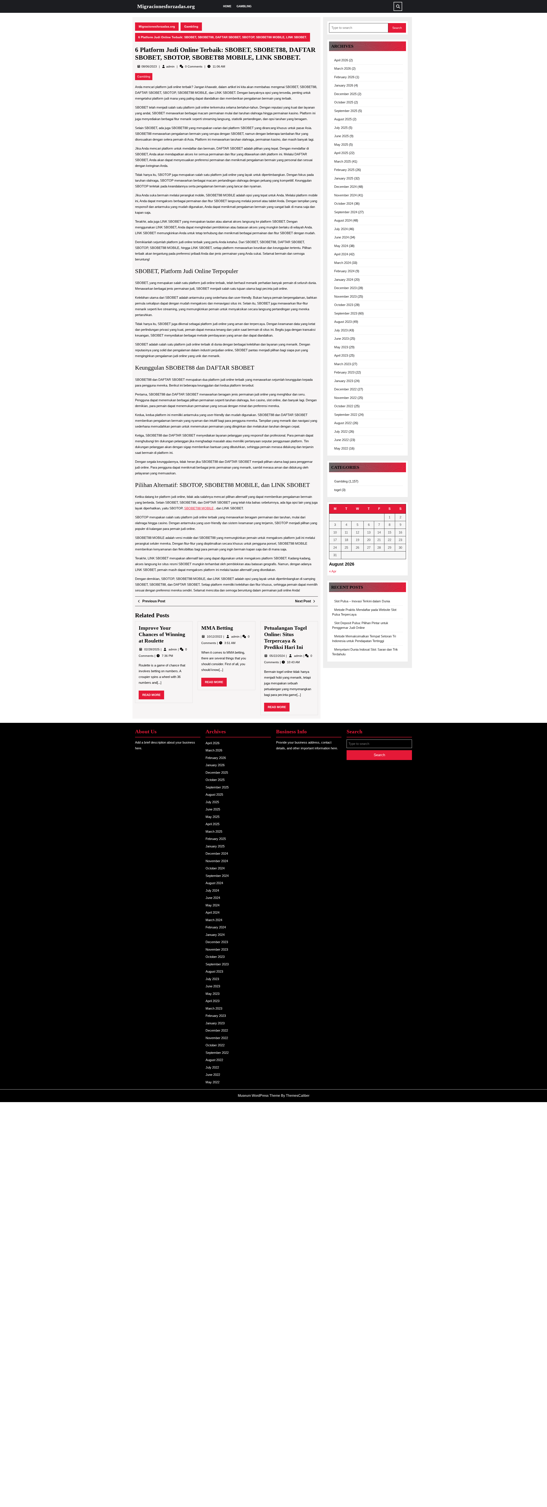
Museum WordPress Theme (259, 1095)
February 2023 (344, 372)
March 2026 (342, 68)
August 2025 (343, 119)
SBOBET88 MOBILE (199, 508)
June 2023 (341, 338)
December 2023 (345, 288)
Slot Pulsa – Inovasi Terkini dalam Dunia (362, 601)
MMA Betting (217, 628)
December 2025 (345, 94)
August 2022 (343, 423)
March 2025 (342, 161)
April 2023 (341, 355)
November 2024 (345, 195)
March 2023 (342, 364)
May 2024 (341, 246)
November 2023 (345, 296)
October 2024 (343, 203)
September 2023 (345, 313)
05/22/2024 (277, 655)
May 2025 (341, 144)
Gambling (244, 6)
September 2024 (345, 212)
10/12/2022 (215, 636)
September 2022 (345, 414)
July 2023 (341, 330)
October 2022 (343, 406)
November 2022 (345, 398)
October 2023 (343, 305)
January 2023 (343, 381)
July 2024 (341, 229)
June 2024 (341, 237)
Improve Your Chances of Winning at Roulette (162, 634)
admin (170, 66)
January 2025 (343, 178)
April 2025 (341, 153)
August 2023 (343, 321)
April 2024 (341, 254)
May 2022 (341, 448)
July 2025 (341, 127)
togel (337, 490)
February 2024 (344, 271)
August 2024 (343, 220)
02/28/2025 (152, 649)
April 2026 (341, 60)
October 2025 (343, 102)
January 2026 (343, 85)
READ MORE (153, 696)
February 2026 (344, 77)
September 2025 (345, 111)
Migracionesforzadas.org (166, 6)
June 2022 (341, 440)
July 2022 (341, 431)
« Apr (332, 571)
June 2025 (341, 136)
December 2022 (345, 389)
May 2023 (341, 347)
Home (227, 6)
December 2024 (345, 186)
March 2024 (342, 263)
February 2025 (344, 170)
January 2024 (343, 279)
